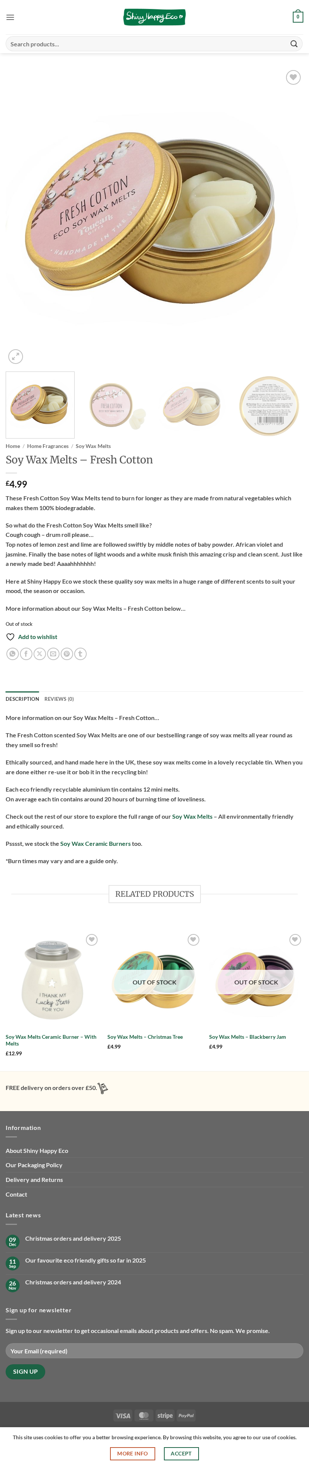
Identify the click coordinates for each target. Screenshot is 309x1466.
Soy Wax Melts (93, 446)
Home (13, 446)
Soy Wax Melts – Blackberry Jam (247, 1036)
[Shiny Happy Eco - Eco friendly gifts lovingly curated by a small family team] (154, 17)
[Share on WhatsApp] (12, 654)
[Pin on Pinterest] (67, 654)
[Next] (288, 217)
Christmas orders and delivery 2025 (73, 1238)
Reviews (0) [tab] (59, 699)
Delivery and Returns (34, 1179)
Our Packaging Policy (34, 1164)
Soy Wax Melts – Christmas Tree (145, 1036)
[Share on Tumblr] (80, 654)
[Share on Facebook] (26, 654)
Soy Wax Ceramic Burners (95, 843)
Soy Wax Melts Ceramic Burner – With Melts (51, 1040)
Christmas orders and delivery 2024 (73, 1282)
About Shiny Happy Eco (37, 1150)
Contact (16, 1194)
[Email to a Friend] (53, 654)
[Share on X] (40, 654)
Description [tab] (22, 699)
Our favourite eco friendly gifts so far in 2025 (85, 1260)
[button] (10, 17)
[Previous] (21, 217)
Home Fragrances (48, 446)
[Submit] (294, 43)
